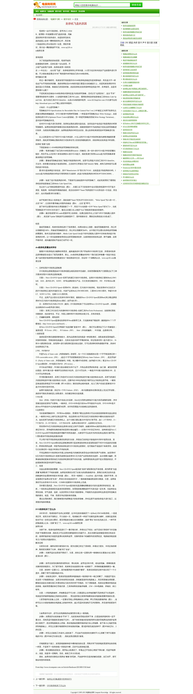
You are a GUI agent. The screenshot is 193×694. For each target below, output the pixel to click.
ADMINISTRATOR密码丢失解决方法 (136, 183)
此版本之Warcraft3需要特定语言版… (135, 142)
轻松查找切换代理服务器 (131, 98)
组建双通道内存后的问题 (131, 92)
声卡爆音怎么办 (128, 177)
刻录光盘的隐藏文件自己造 (132, 32)
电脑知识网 (90, 692)
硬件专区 (58, 11)
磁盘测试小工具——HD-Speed (133, 158)
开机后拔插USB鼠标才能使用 (133, 104)
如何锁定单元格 (128, 114)
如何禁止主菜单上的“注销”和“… (134, 95)
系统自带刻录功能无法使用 (132, 38)
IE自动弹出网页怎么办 (131, 117)
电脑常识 (43, 11)
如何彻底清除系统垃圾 (131, 73)
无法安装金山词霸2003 (131, 161)
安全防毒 (82, 11)
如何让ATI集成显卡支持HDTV (59, 679)
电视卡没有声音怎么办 (131, 133)
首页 (37, 11)
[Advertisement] (94, 47)
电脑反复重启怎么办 (130, 54)
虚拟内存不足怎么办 (130, 145)
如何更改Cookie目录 (130, 70)
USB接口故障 (127, 85)
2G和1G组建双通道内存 (131, 82)
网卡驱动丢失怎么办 (130, 79)
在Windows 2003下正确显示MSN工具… (136, 123)
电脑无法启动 (127, 152)
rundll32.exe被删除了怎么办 (132, 108)
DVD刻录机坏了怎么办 (56, 686)
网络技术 (74, 11)
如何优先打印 (127, 130)
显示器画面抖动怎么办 (131, 76)
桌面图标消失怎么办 (130, 63)
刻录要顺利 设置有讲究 (131, 29)
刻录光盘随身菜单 (129, 26)
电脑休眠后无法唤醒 (130, 57)
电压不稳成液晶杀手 (130, 60)
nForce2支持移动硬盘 (130, 127)
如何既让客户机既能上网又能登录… (135, 89)
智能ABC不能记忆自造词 (131, 139)
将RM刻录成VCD (129, 35)
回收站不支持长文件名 (131, 174)
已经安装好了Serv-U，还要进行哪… (135, 111)
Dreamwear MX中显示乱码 (132, 168)
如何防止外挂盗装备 (130, 136)
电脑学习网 (55, 19)
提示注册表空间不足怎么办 (132, 101)
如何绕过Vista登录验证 (131, 171)
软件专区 (66, 11)
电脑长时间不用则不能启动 (132, 155)
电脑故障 (51, 11)
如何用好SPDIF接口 (130, 180)
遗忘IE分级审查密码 (130, 120)
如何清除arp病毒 (128, 164)
